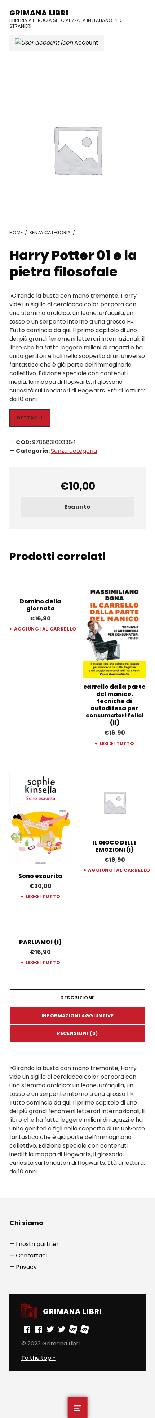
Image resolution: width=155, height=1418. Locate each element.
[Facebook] (27, 1329)
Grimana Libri (38, 13)
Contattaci (31, 1255)
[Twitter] (50, 1329)
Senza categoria (50, 232)
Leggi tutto (116, 743)
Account (85, 42)
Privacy (26, 1267)
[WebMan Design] (73, 1329)
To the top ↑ (38, 1358)
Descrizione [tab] (77, 998)
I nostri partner (37, 1244)
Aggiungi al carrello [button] (43, 629)
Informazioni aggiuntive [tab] (77, 1016)
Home (16, 232)
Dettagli (30, 418)
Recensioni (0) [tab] (77, 1033)
